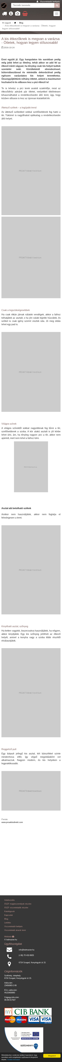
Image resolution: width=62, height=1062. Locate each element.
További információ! (13, 1059)
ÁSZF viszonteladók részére (16, 908)
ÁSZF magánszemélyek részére (17, 904)
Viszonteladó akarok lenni (15, 930)
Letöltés (7, 923)
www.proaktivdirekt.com (12, 822)
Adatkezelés (9, 900)
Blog (21, 23)
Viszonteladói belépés (50, 1)
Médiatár (8, 937)
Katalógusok (9, 911)
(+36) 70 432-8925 (26, 955)
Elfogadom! (52, 1056)
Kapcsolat (8, 915)
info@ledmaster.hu (26, 950)
